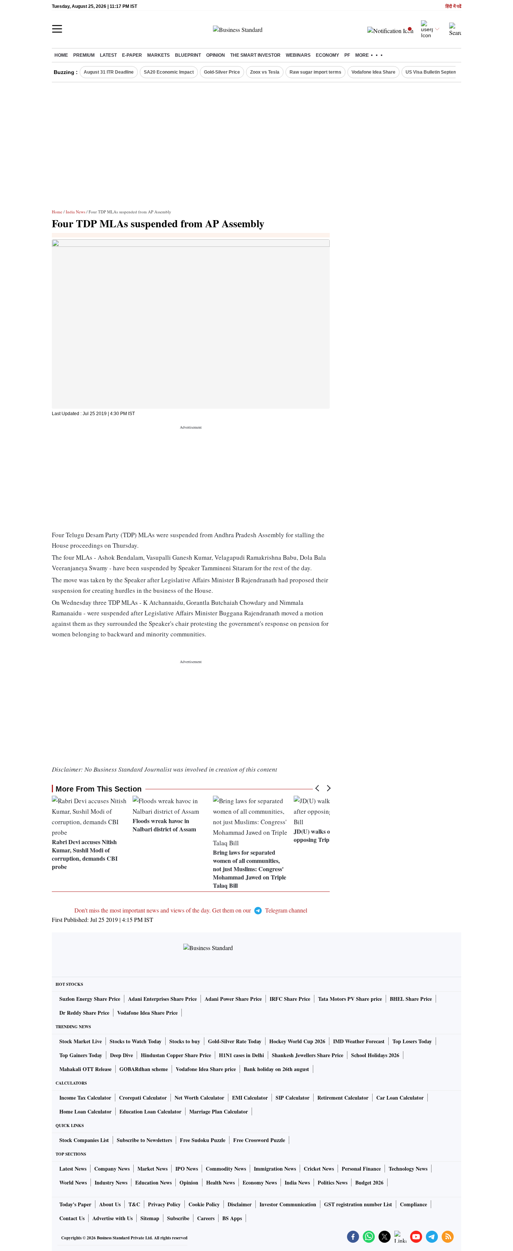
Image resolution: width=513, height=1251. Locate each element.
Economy (327, 55)
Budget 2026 (369, 1182)
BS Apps (232, 1218)
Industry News (111, 1182)
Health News (220, 1182)
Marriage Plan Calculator (218, 1111)
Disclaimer (240, 1204)
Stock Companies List (84, 1140)
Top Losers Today (412, 1041)
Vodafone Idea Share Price (147, 1013)
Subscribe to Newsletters (144, 1140)
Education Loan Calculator (150, 1111)
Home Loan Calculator (85, 1111)
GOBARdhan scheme (143, 1069)
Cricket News (319, 1168)
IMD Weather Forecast (359, 1041)
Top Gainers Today (80, 1055)
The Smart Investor (255, 55)
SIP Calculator (292, 1097)
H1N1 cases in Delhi (241, 1055)
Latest (108, 55)
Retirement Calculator (342, 1097)
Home (61, 55)
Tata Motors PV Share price (350, 999)
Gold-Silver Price (222, 72)
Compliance (413, 1204)
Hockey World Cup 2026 (297, 1041)
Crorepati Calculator (143, 1097)
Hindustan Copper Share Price (176, 1055)
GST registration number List (358, 1204)
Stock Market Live (80, 1041)
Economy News (260, 1182)
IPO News (186, 1168)
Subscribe (178, 1218)
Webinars (298, 55)
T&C (134, 1204)
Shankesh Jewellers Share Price (307, 1055)
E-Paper (132, 55)
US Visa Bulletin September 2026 (441, 72)
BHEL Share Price (411, 999)
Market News (152, 1168)
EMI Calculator (250, 1097)
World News (73, 1182)
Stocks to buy (184, 1041)
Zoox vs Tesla (264, 72)
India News (75, 212)
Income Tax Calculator (85, 1097)
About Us (110, 1204)
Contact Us (71, 1218)
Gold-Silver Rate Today (234, 1041)
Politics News (332, 1182)
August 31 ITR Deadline (109, 72)
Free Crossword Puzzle (259, 1140)
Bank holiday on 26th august (276, 1069)
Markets (158, 55)
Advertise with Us (112, 1218)
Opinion (215, 55)
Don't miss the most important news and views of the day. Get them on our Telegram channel (190, 910)
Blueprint (188, 55)
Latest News (72, 1168)
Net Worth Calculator (199, 1097)
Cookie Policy (204, 1204)
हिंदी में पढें (453, 6)
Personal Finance (361, 1168)
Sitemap (149, 1218)
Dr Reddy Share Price (84, 1013)
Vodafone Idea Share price (206, 1069)
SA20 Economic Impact (169, 72)
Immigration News (275, 1168)
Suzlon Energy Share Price (89, 999)
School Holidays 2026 (375, 1055)
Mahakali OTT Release (85, 1069)
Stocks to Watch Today (135, 1041)
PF (347, 55)
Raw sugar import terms (315, 72)
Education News (153, 1182)
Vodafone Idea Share (373, 72)
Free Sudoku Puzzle (202, 1140)
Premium (84, 55)
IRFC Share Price (290, 999)
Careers (205, 1218)
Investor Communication (288, 1204)
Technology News (408, 1168)
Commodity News (226, 1168)
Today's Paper (75, 1204)
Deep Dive (121, 1055)
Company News (112, 1168)
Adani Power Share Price (233, 999)
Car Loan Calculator (400, 1097)
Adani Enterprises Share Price (162, 999)
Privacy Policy (164, 1204)
